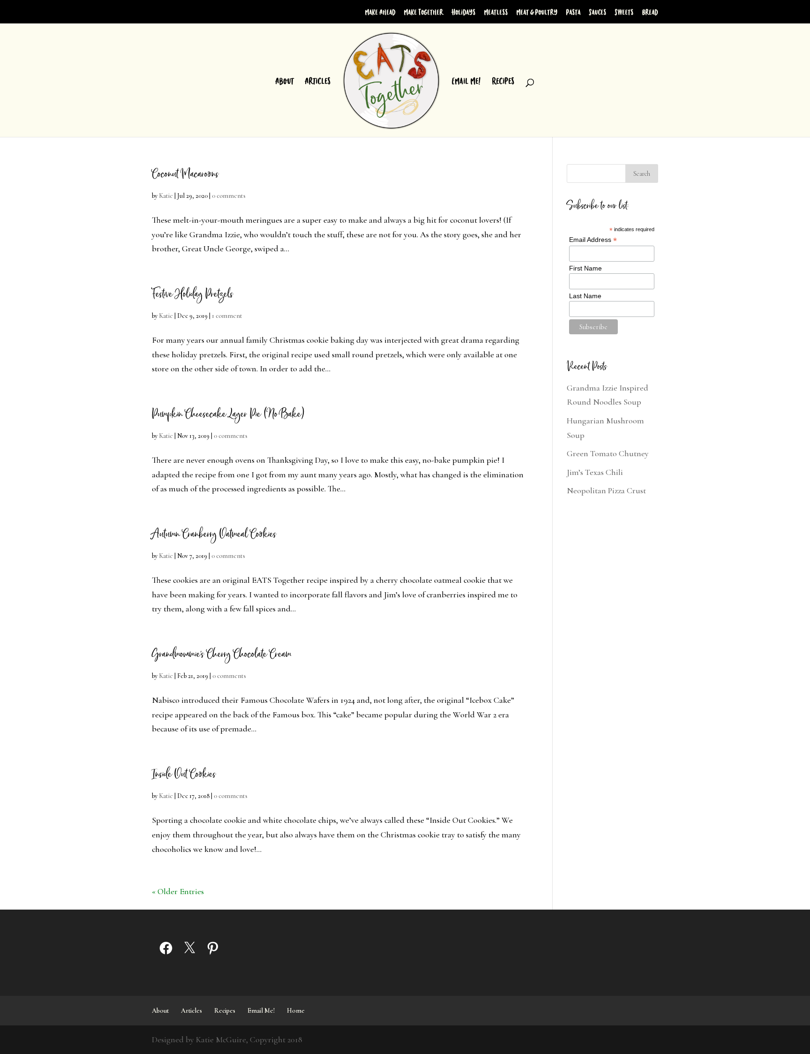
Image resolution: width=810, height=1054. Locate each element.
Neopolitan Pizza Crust (606, 490)
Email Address (593, 239)
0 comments (229, 196)
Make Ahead (380, 11)
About (285, 81)
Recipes (503, 81)
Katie (166, 196)
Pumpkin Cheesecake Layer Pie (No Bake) (228, 414)
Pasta (573, 11)
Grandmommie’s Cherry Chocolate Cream (221, 654)
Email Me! (466, 81)
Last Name (585, 296)
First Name (585, 268)
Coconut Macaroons (185, 174)
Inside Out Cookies (184, 774)
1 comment (227, 316)
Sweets (624, 11)
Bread (650, 11)
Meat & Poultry (537, 11)
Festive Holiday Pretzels (192, 294)
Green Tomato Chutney (608, 453)
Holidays (464, 11)
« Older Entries (178, 891)
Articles (318, 81)
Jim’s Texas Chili (595, 472)
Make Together (423, 11)
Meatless (496, 11)
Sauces (598, 11)
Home (296, 1011)
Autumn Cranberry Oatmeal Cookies (214, 534)
